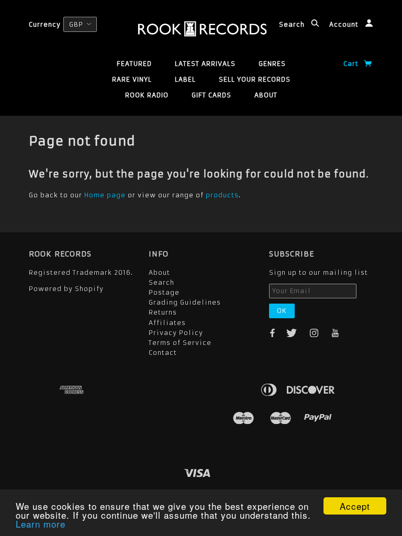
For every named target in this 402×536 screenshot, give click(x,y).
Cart (352, 64)
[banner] (201, 29)
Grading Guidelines (185, 302)
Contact (163, 352)
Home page (105, 195)
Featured (134, 64)
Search (293, 24)
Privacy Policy (176, 333)
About (265, 95)
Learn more (40, 523)
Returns (163, 312)
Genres (272, 64)
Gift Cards (211, 95)
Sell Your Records (255, 79)
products (222, 195)
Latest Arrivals (205, 64)
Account (345, 24)
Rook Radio (147, 95)
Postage (164, 292)
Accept (355, 505)
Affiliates (167, 323)
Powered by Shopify (66, 289)
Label (185, 79)
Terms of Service (180, 343)
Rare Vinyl (132, 79)
